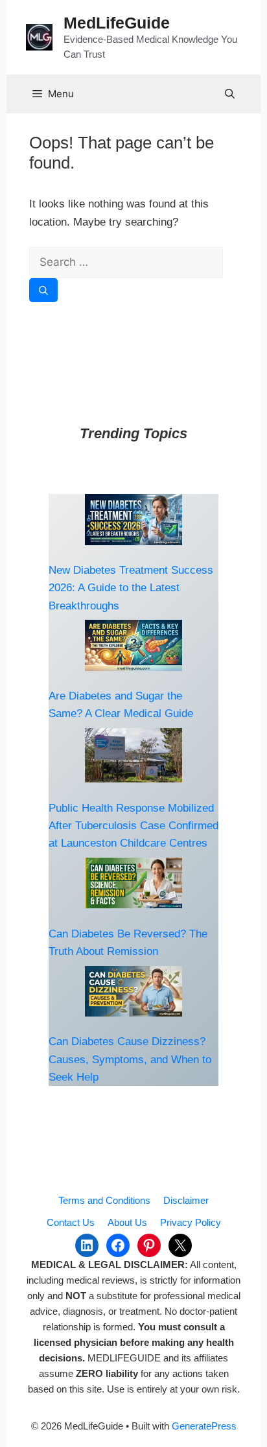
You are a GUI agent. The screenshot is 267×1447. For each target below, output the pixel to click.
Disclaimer (186, 1200)
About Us (127, 1222)
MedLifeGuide (117, 23)
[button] (230, 94)
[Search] (43, 290)
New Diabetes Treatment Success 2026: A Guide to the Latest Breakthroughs (131, 587)
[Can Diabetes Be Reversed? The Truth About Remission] (133, 883)
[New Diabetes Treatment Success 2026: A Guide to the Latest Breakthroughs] (133, 519)
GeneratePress (204, 1425)
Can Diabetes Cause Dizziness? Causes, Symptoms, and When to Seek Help (130, 1059)
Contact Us (71, 1222)
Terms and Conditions (104, 1200)
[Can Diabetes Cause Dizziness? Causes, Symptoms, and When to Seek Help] (133, 991)
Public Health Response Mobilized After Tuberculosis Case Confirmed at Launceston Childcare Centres (133, 825)
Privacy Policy (190, 1222)
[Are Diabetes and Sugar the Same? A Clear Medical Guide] (133, 645)
